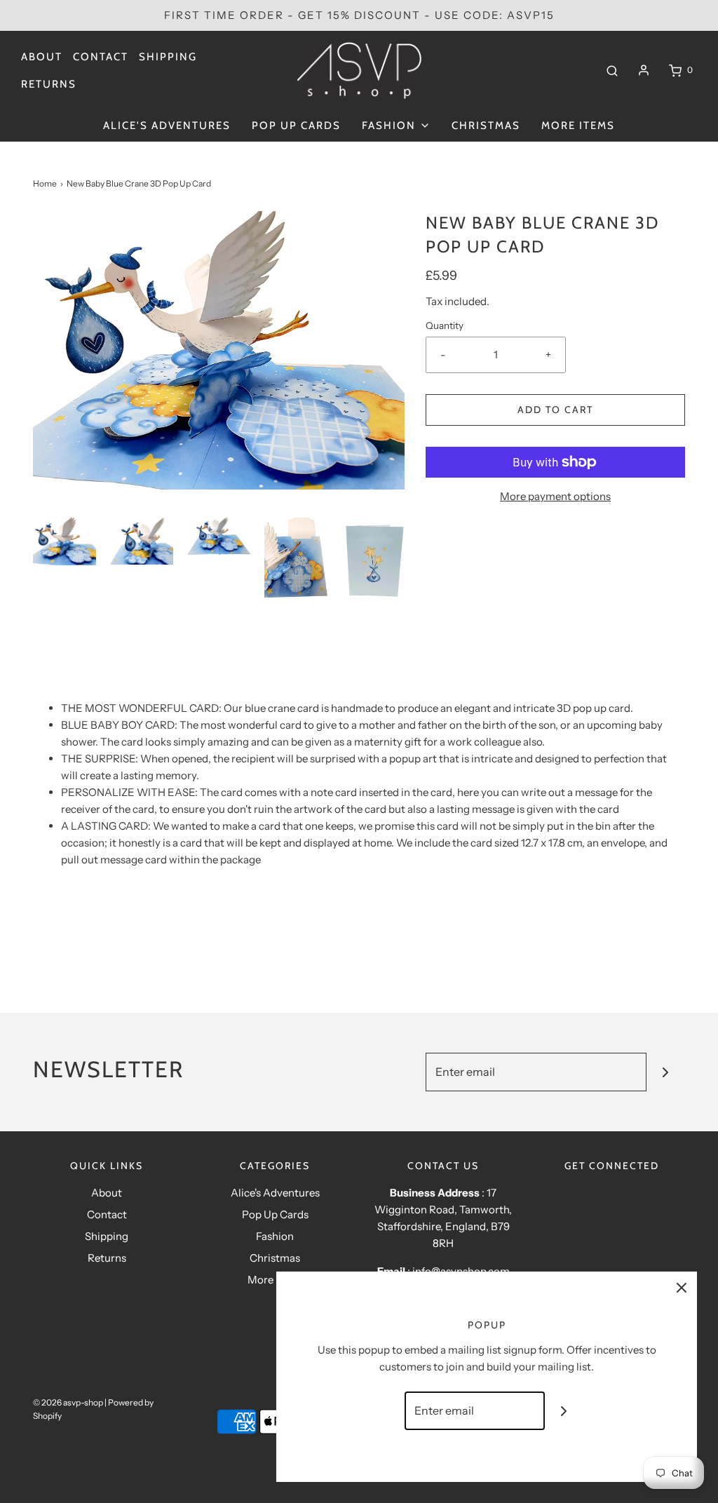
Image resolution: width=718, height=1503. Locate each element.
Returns (48, 84)
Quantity (444, 325)
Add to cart (555, 409)
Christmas (486, 125)
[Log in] (643, 70)
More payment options (555, 496)
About (41, 56)
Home (45, 183)
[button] (64, 541)
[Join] (665, 1072)
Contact (100, 56)
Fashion (275, 1236)
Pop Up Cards (296, 125)
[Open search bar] (612, 70)
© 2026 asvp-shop (68, 1402)
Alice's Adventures (167, 125)
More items (578, 125)
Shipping (168, 56)
